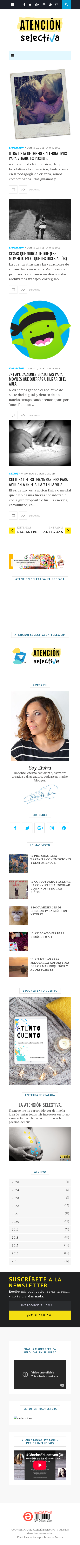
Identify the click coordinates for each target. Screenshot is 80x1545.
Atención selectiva (44, 1529)
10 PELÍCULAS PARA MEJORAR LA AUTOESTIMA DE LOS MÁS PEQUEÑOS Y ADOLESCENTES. (49, 964)
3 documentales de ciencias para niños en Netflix (48, 911)
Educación (16, 147)
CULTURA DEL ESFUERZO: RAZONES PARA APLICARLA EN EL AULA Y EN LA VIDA (38, 481)
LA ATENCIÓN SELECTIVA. (40, 1104)
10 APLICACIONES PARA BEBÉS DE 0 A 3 (47, 935)
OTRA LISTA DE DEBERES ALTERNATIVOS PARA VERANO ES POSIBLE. (38, 155)
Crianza (14, 473)
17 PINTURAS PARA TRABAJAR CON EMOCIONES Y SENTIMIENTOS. (50, 859)
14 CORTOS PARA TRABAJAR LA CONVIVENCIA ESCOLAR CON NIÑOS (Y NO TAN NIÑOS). (50, 887)
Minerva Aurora (53, 1537)
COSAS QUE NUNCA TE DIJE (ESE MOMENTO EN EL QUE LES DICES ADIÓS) (38, 255)
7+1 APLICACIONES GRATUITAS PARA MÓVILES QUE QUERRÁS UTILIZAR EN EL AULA (37, 379)
